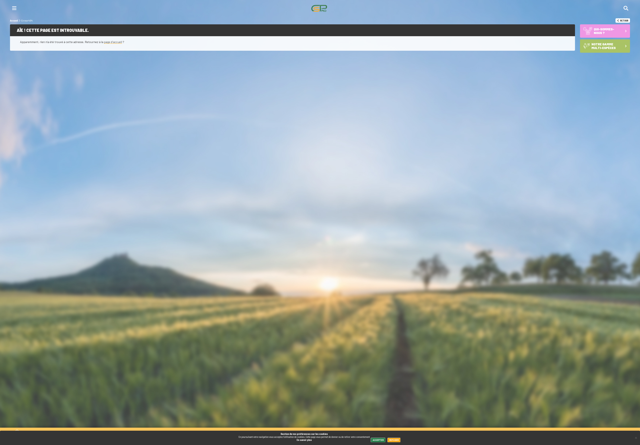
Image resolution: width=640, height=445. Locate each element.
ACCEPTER (378, 440)
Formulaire (108, 418)
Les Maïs (368, 423)
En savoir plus (304, 439)
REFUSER (394, 440)
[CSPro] (319, 8)
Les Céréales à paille (375, 426)
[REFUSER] (636, 437)
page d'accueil (113, 42)
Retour (624, 20)
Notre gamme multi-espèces (380, 418)
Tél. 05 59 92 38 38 (83, 418)
